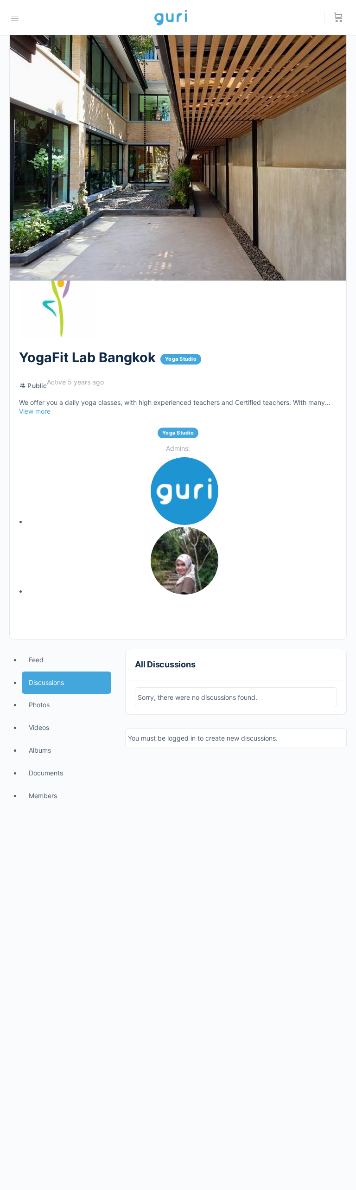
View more (35, 411)
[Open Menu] (14, 17)
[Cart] (338, 18)
